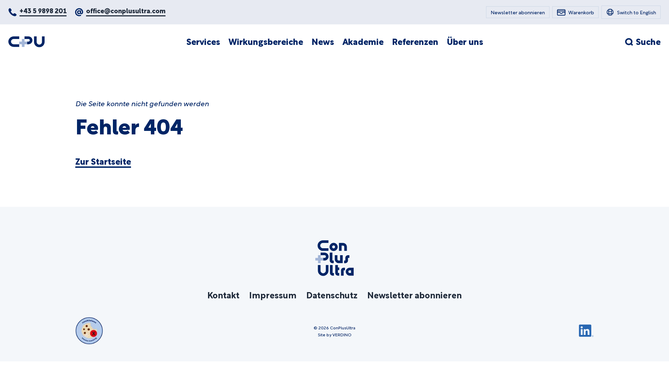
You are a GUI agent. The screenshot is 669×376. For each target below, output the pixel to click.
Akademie (363, 41)
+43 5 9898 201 (43, 10)
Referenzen (415, 41)
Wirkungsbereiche (266, 41)
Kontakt (223, 294)
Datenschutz (331, 294)
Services (203, 41)
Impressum (273, 294)
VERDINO (342, 334)
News (323, 41)
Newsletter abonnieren (414, 294)
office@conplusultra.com (126, 10)
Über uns (465, 41)
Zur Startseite (103, 161)
